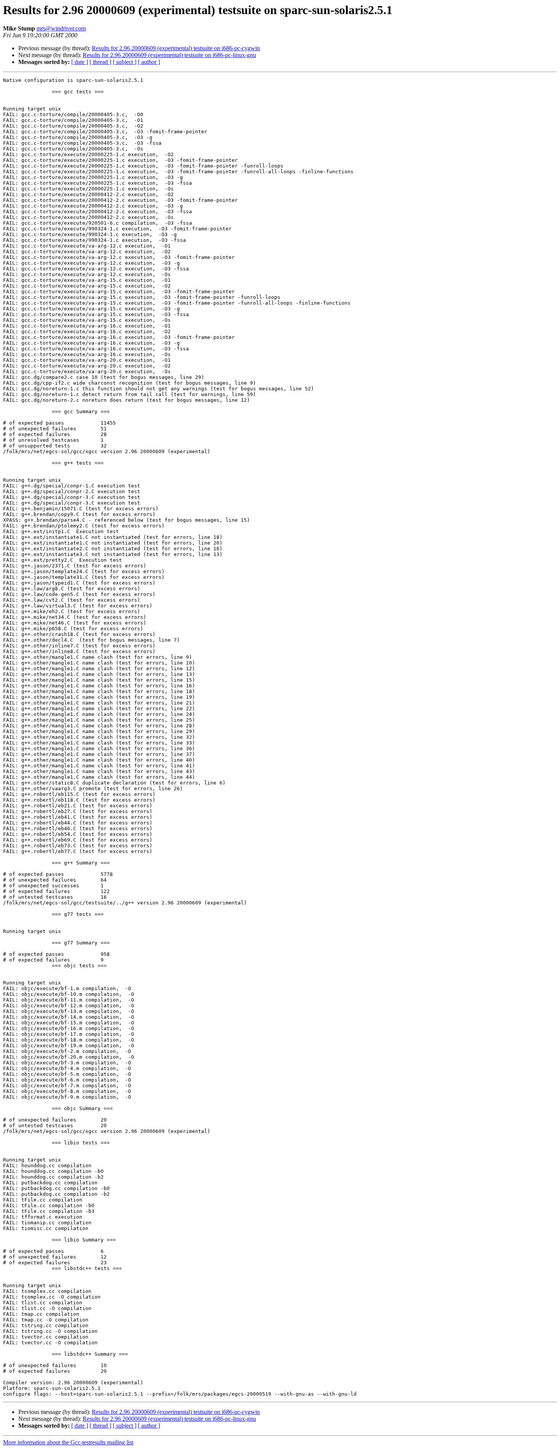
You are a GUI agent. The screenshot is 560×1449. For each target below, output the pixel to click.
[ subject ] (124, 62)
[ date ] (79, 62)
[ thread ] (100, 62)
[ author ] (149, 62)
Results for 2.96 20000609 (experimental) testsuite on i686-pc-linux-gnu (169, 55)
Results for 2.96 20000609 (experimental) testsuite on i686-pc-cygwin (176, 48)
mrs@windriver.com (61, 28)
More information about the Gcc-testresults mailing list (68, 1442)
